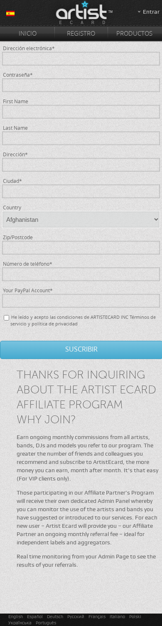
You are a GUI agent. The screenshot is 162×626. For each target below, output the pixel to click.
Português (46, 623)
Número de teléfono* (27, 264)
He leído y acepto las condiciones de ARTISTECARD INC (69, 317)
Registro (81, 33)
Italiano (117, 616)
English (15, 616)
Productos (134, 33)
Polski (135, 616)
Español (35, 616)
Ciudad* (12, 181)
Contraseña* (18, 75)
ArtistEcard (81, 13)
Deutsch (55, 616)
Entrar (151, 11)
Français (97, 616)
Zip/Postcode (18, 237)
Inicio (28, 33)
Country (12, 207)
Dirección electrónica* (29, 48)
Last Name (15, 128)
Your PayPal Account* (28, 290)
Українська (20, 623)
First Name (15, 101)
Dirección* (15, 154)
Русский (75, 616)
